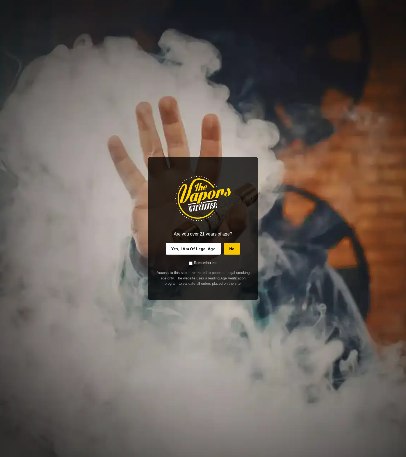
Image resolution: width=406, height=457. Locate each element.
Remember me (205, 263)
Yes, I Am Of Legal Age (193, 249)
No (232, 249)
